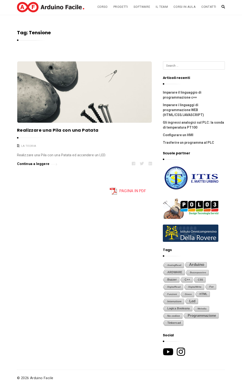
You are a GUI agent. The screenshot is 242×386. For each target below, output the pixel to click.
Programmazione (202, 315)
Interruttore (174, 301)
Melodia (202, 308)
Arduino (196, 264)
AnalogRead (174, 265)
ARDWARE (174, 272)
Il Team (162, 7)
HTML (203, 293)
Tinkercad (174, 323)
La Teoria (28, 145)
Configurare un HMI (178, 135)
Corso (102, 7)
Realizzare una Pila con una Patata (58, 130)
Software (142, 7)
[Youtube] (168, 351)
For (211, 286)
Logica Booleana (178, 308)
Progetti (120, 7)
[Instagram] (181, 351)
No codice (173, 315)
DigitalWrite (195, 287)
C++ (187, 279)
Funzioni (172, 294)
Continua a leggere (33, 164)
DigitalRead (174, 287)
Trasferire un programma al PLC (188, 142)
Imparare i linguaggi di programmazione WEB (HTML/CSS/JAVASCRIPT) (183, 110)
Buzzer (172, 279)
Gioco (188, 294)
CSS (200, 279)
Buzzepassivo (198, 272)
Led (192, 301)
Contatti (208, 7)
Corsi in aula (184, 7)
